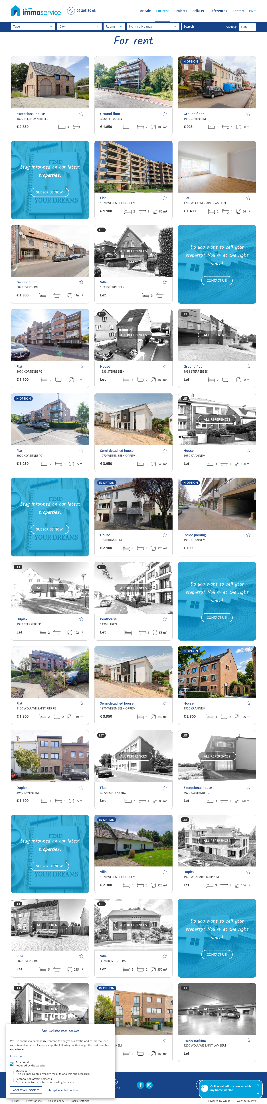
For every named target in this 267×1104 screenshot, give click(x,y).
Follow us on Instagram (149, 1085)
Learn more (17, 1056)
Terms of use (34, 1101)
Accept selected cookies (63, 1090)
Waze (115, 1082)
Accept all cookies (26, 1090)
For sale (144, 11)
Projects (180, 11)
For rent (162, 11)
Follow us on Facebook (140, 1085)
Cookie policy (56, 1101)
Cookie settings (80, 1101)
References (218, 11)
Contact (238, 11)
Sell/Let (198, 11)
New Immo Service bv (36, 10)
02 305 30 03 (85, 10)
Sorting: (231, 27)
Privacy (15, 1101)
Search (188, 26)
